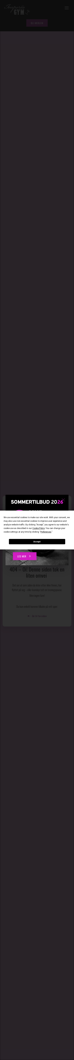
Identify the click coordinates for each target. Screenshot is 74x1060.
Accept (37, 541)
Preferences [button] (45, 532)
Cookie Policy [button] (38, 528)
